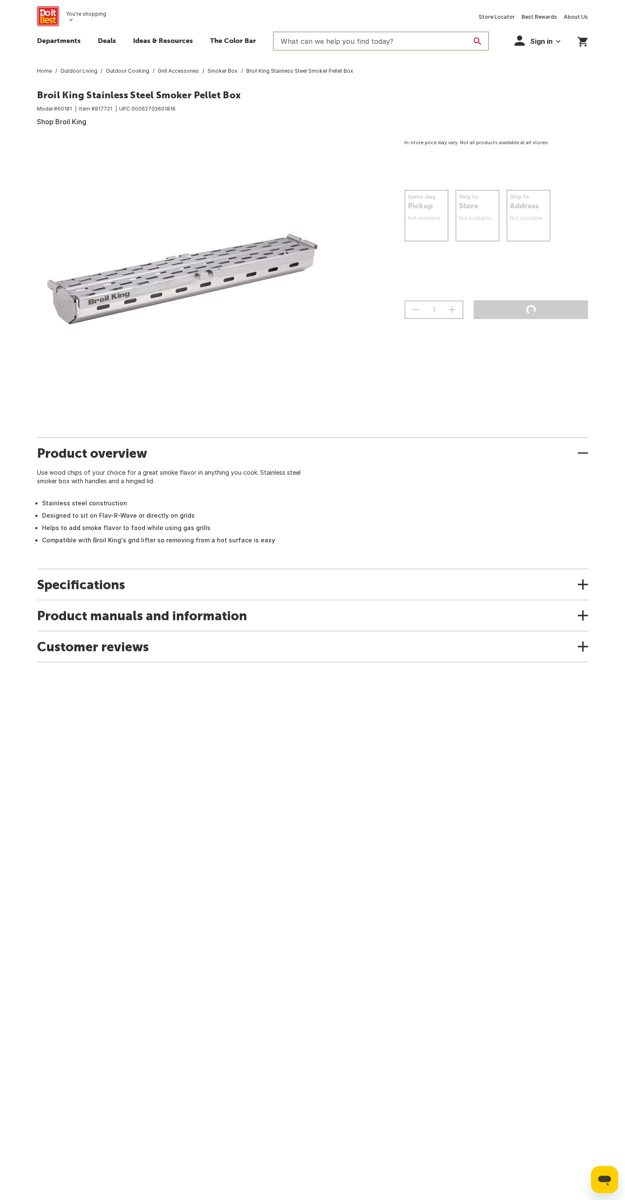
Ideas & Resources (163, 40)
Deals (107, 40)
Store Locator (497, 17)
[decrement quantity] (415, 309)
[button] (537, 40)
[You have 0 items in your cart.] (582, 40)
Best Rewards (539, 17)
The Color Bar (233, 40)
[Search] (477, 41)
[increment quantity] (452, 309)
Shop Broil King (61, 121)
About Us (576, 17)
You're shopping (86, 14)
